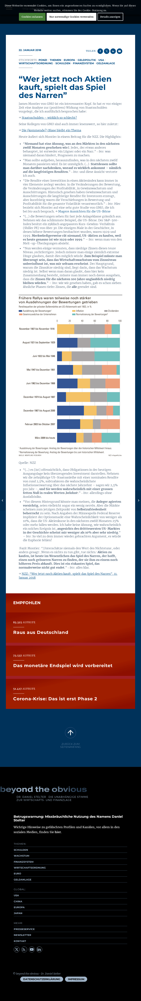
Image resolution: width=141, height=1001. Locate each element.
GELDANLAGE (22, 879)
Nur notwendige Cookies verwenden (71, 16)
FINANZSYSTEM (23, 861)
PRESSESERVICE (24, 929)
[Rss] (24, 949)
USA (101, 60)
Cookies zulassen (32, 16)
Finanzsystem (83, 63)
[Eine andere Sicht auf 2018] (3, 500)
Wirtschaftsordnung (36, 63)
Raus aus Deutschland (40, 632)
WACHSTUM (21, 855)
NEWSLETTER (22, 934)
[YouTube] (32, 949)
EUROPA (19, 907)
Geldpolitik (87, 60)
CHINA (18, 901)
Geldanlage (105, 63)
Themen (55, 60)
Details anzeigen (110, 16)
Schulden (62, 63)
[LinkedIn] (39, 949)
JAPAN (18, 913)
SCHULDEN (21, 849)
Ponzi (43, 60)
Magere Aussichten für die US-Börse (84, 211)
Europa (69, 60)
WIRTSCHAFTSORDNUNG (30, 867)
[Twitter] (17, 949)
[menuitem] (41, 979)
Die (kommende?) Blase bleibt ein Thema (51, 130)
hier (58, 832)
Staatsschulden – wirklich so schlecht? (49, 117)
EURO (17, 873)
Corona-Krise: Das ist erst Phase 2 (55, 698)
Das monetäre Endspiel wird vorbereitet (63, 665)
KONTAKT (20, 941)
